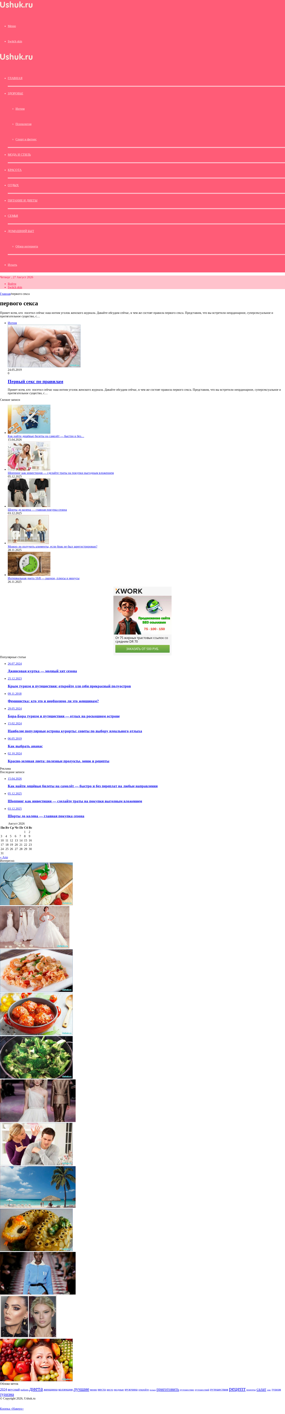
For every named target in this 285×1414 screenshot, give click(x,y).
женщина (51, 1389)
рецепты (251, 1389)
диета (36, 1389)
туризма (7, 1394)
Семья (13, 215)
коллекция (65, 1389)
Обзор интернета (27, 246)
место (110, 1389)
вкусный (14, 1389)
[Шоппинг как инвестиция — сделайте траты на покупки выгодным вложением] (29, 469)
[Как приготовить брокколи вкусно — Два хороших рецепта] (36, 1077)
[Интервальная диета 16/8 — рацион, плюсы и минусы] (29, 574)
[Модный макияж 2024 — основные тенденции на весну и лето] (28, 1336)
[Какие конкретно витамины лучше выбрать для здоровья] (36, 1380)
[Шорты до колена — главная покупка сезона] (29, 506)
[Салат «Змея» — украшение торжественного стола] (36, 1250)
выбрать (24, 1389)
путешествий (202, 1389)
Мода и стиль (19, 154)
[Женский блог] (16, 7)
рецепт (237, 1389)
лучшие (81, 1389)
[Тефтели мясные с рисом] (36, 1034)
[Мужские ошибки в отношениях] (36, 1164)
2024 (3, 1389)
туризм (276, 1389)
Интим (20, 108)
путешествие (187, 1389)
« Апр (4, 857)
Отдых (13, 185)
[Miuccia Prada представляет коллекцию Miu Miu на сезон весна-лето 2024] (38, 1293)
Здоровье (15, 93)
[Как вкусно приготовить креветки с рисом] (36, 990)
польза (153, 1390)
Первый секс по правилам (35, 381)
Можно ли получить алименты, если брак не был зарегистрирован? (52, 546)
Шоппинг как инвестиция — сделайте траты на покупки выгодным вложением (61, 473)
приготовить (167, 1389)
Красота (15, 170)
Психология (23, 124)
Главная (5, 293)
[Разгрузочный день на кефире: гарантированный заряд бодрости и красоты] (36, 904)
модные (119, 1389)
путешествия (219, 1389)
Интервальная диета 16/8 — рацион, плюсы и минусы (43, 578)
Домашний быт (21, 231)
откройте (143, 1389)
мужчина (131, 1389)
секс (269, 1390)
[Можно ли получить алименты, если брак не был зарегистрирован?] (28, 543)
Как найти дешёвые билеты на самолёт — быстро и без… (46, 436)
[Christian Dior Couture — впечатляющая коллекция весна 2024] (38, 1121)
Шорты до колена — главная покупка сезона (37, 509)
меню (93, 1389)
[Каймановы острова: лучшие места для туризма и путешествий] (38, 1206)
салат (261, 1389)
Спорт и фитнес (26, 139)
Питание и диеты (22, 200)
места (102, 1389)
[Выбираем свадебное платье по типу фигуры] (34, 947)
